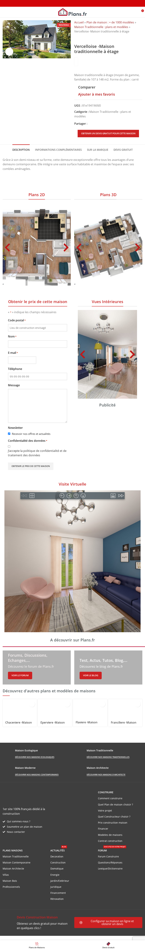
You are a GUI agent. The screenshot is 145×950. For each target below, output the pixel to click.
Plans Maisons (13, 850)
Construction (58, 862)
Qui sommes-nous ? (18, 821)
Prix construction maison (112, 822)
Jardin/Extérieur (59, 880)
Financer (103, 828)
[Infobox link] (37, 922)
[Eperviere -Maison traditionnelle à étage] (55, 709)
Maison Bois (10, 880)
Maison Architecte (13, 868)
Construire (105, 792)
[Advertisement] (107, 436)
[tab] (21, 149)
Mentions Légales (67, 938)
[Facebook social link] (89, 123)
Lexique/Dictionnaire (110, 868)
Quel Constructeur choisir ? (114, 816)
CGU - (51, 938)
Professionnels (11, 886)
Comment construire (110, 798)
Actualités (58, 849)
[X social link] (94, 123)
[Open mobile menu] (4, 12)
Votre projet (105, 810)
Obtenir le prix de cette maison (30, 466)
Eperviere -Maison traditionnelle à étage (54, 724)
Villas (6, 874)
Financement (58, 892)
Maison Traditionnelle (16, 856)
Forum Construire (108, 856)
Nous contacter (16, 831)
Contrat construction (110, 841)
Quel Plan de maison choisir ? (115, 804)
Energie (54, 874)
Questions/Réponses (110, 862)
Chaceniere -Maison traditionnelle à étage (19, 724)
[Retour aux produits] (81, 38)
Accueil (79, 22)
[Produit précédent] (76, 38)
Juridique (55, 886)
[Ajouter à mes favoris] (32, 704)
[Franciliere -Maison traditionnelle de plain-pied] (125, 709)
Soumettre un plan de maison (24, 826)
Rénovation (57, 899)
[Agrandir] (9, 52)
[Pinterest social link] (98, 123)
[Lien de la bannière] (37, 667)
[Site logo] (72, 12)
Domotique (56, 868)
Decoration (56, 856)
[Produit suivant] (85, 38)
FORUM (112, 849)
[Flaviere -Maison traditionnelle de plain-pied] (90, 708)
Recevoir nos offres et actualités (31, 434)
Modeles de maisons (110, 835)
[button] (7, 247)
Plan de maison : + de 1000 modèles (110, 22)
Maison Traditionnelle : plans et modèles (101, 27)
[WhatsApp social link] (102, 123)
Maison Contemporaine (16, 862)
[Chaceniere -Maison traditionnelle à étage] (20, 709)
